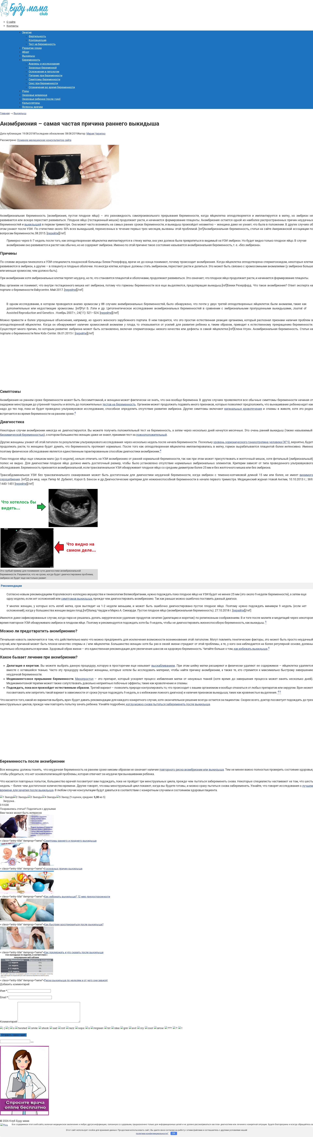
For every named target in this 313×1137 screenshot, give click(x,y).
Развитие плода (32, 48)
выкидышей (32, 224)
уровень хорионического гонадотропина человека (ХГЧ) (251, 442)
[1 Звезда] (7, 797)
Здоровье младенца (34, 95)
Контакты (12, 25)
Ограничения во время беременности (52, 87)
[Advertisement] (156, 361)
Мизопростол (84, 679)
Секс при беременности (43, 83)
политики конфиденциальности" (152, 1133)
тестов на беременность (119, 404)
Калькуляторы (31, 102)
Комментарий (8, 1021)
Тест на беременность (42, 44)
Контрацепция (37, 40)
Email (4, 997)
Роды (25, 91)
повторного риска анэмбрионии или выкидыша (191, 769)
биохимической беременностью (22, 434)
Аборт (25, 52)
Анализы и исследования (44, 63)
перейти (52, 233)
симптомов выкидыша (76, 598)
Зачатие (27, 32)
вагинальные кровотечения (243, 408)
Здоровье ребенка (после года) (41, 99)
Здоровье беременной (43, 67)
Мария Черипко (95, 133)
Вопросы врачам (32, 106)
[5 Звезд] (63, 797)
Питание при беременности (45, 75)
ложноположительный (151, 434)
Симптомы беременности (44, 79)
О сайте (11, 22)
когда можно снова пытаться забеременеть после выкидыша (168, 704)
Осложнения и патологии (44, 71)
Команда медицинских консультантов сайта (44, 140)
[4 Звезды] (49, 797)
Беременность (31, 59)
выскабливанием (163, 665)
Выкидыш (28, 55)
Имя (3, 990)
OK (173, 1133)
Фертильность (37, 36)
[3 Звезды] (35, 797)
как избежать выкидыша (250, 648)
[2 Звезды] (21, 797)
